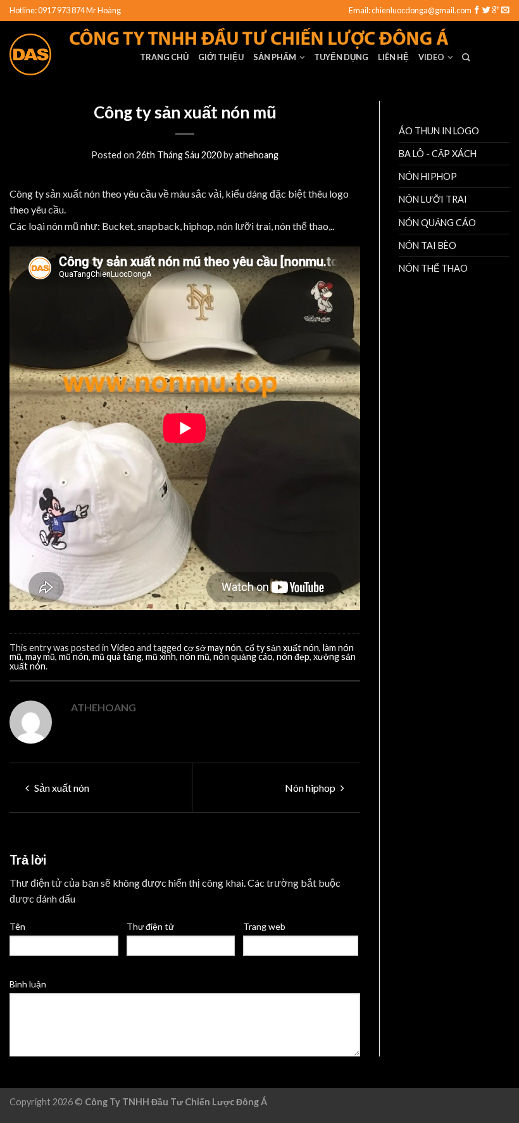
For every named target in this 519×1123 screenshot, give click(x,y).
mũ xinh (161, 656)
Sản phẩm (274, 57)
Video (431, 57)
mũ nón (74, 656)
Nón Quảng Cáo (437, 222)
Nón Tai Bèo (427, 245)
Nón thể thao (433, 268)
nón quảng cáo (243, 656)
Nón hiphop (311, 788)
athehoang (256, 154)
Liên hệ (393, 57)
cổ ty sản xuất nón (282, 647)
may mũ (40, 656)
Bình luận (27, 984)
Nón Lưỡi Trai (433, 199)
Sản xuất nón (60, 788)
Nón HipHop (428, 176)
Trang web (264, 926)
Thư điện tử (150, 926)
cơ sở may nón (212, 647)
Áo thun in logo (439, 130)
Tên (17, 926)
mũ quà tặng (117, 656)
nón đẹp (293, 656)
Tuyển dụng (341, 57)
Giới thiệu (221, 57)
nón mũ (194, 656)
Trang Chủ (164, 57)
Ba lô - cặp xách (438, 153)
